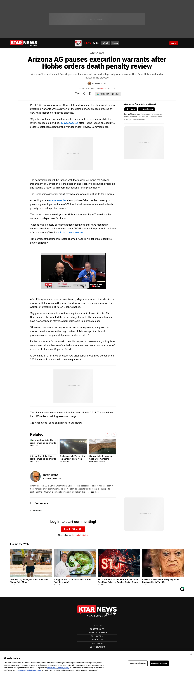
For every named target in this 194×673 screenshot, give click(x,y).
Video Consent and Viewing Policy (28, 670)
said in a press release (70, 232)
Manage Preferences (138, 663)
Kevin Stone (50, 475)
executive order (57, 200)
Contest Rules (97, 629)
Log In (173, 43)
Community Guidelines (80, 535)
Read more (94, 492)
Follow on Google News (109, 94)
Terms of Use (52, 668)
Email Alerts (97, 640)
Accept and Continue (159, 663)
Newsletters (148, 109)
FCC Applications (97, 647)
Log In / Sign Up (73, 529)
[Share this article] (84, 93)
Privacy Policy (63, 668)
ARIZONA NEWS (97, 53)
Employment (97, 643)
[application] (73, 271)
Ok (191, 654)
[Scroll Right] (114, 434)
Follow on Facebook (97, 633)
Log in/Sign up (130, 114)
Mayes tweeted (69, 122)
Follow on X (97, 636)
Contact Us (97, 625)
